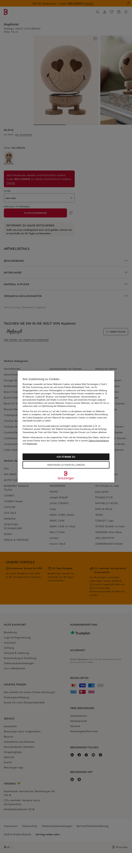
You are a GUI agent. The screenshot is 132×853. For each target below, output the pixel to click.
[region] (66, 426)
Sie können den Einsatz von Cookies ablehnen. (83, 432)
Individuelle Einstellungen (66, 465)
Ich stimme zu (66, 456)
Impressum (32, 444)
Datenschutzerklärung (99, 440)
